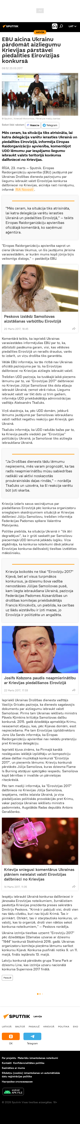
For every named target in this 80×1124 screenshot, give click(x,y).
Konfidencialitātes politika (28, 1063)
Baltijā (20, 1026)
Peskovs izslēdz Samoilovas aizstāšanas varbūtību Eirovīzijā (32, 319)
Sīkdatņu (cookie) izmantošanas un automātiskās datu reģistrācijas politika (31, 1074)
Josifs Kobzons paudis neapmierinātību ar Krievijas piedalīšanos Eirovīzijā (40, 680)
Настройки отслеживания (17, 1081)
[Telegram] (50, 125)
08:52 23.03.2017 (12, 68)
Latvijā (7, 1026)
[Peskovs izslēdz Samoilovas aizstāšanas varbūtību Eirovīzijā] (40, 288)
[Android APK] (13, 1092)
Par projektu (9, 1058)
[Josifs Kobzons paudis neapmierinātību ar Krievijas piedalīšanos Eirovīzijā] (40, 649)
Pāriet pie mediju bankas (48, 118)
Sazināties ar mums (13, 1068)
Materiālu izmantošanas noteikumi (38, 1058)
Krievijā (48, 1026)
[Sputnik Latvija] (11, 27)
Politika (63, 1026)
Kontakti (7, 1063)
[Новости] (33, 125)
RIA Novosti (24, 189)
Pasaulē (7, 977)
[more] (74, 328)
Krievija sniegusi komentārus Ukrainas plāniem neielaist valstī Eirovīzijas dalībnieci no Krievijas (39, 874)
